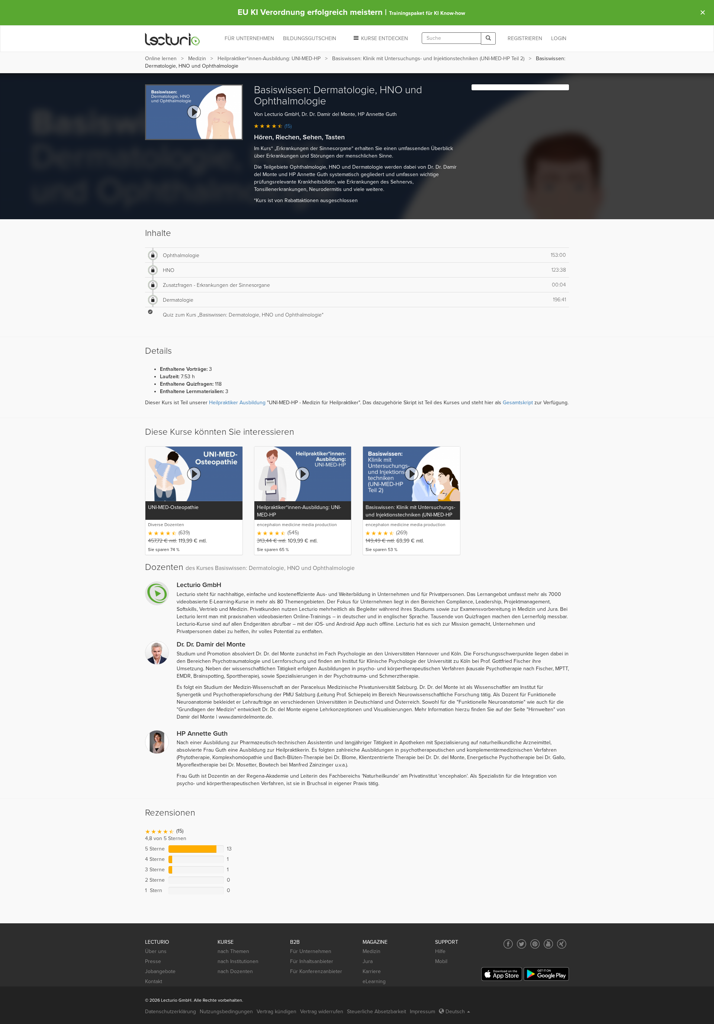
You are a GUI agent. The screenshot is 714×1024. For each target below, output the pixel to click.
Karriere (372, 971)
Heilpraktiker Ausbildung (237, 402)
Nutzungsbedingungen (226, 1011)
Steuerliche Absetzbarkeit (376, 1011)
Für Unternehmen (310, 951)
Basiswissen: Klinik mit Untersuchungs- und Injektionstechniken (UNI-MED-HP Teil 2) (428, 58)
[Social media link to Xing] (561, 944)
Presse (153, 961)
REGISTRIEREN (525, 38)
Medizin (197, 58)
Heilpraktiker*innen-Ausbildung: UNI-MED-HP (269, 58)
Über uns (156, 951)
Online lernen (161, 58)
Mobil (441, 961)
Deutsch (455, 1011)
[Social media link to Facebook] (508, 944)
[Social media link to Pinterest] (535, 944)
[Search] (488, 38)
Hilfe (440, 951)
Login (558, 38)
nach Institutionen (238, 961)
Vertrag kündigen (276, 1011)
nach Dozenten (235, 971)
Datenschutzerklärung (170, 1011)
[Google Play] (546, 974)
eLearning (374, 981)
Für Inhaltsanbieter (311, 961)
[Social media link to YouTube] (548, 944)
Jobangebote (160, 971)
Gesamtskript (518, 402)
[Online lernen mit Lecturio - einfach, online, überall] (172, 39)
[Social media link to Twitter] (521, 944)
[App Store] (501, 974)
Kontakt (153, 981)
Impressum (422, 1011)
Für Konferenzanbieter (316, 971)
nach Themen (233, 951)
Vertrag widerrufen (321, 1011)
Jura (368, 961)
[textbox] (451, 38)
